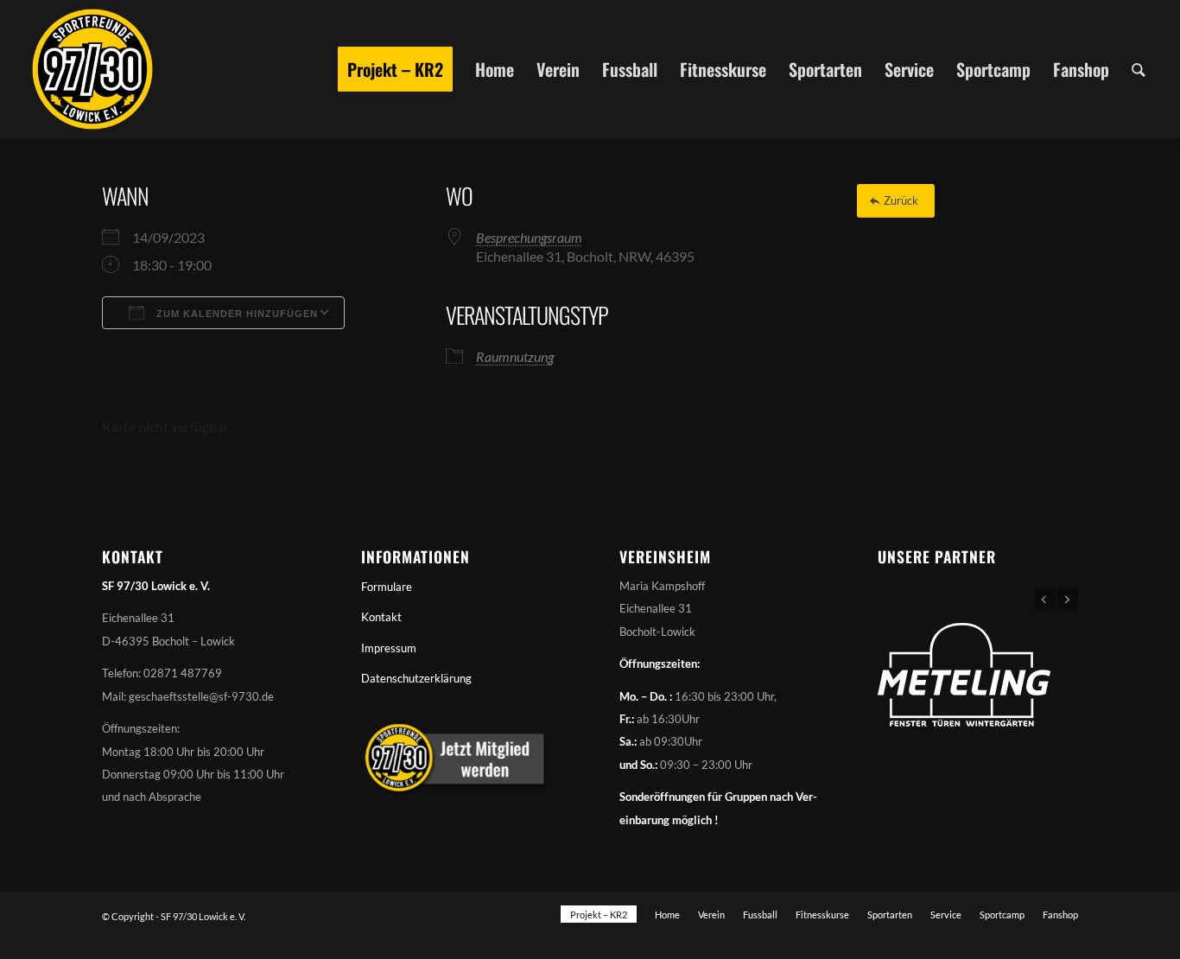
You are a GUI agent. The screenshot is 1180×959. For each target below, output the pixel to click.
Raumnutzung (515, 356)
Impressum (388, 648)
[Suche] (1138, 69)
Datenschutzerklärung (416, 678)
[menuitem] (395, 69)
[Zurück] (1044, 598)
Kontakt (381, 617)
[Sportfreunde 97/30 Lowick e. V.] (92, 69)
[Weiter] (1067, 598)
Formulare (386, 587)
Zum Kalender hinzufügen (235, 313)
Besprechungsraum (529, 237)
